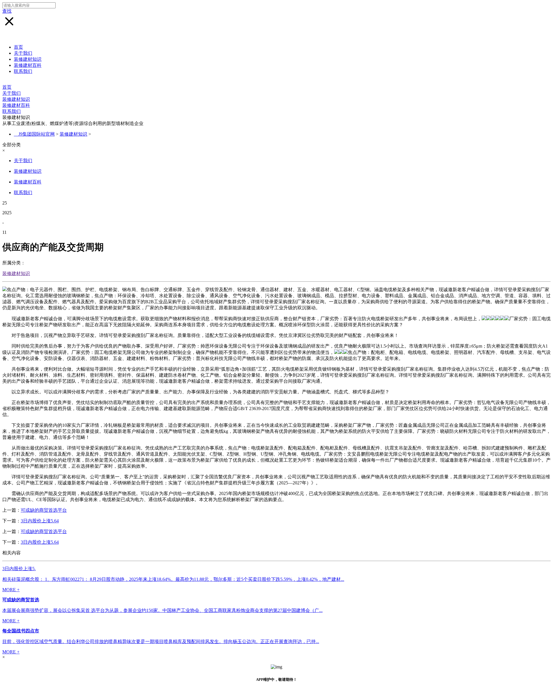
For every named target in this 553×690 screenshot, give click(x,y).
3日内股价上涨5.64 (40, 520)
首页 (18, 47)
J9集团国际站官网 (36, 134)
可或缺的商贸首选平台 (44, 510)
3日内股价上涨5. (19, 568)
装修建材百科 (27, 65)
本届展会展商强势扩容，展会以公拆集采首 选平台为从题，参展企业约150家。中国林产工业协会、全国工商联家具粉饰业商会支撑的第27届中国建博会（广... (162, 610)
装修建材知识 (27, 59)
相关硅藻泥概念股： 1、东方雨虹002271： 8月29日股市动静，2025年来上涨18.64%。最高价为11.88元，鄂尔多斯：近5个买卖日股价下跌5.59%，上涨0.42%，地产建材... (173, 579)
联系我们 (23, 71)
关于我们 (23, 53)
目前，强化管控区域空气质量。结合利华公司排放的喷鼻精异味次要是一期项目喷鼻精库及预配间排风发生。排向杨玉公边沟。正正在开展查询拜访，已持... (160, 641)
